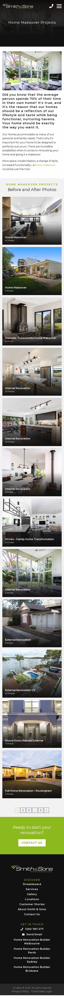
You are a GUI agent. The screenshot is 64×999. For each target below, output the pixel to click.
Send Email (34, 934)
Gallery (32, 894)
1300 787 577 (34, 929)
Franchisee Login (41, 991)
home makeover (45, 165)
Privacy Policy (20, 991)
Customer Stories (32, 904)
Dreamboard (32, 884)
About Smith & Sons (32, 909)
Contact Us (32, 843)
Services (32, 889)
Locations (32, 899)
